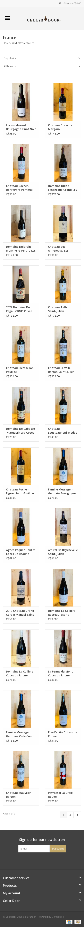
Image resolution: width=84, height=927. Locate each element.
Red (21, 43)
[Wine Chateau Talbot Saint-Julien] (63, 284)
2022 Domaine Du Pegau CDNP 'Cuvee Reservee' (19, 309)
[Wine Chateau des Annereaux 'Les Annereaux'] (63, 223)
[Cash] (77, 921)
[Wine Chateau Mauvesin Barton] (21, 770)
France (30, 43)
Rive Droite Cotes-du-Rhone (62, 734)
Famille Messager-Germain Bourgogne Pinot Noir (62, 491)
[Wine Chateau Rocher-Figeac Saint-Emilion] (21, 466)
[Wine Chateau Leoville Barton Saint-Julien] (63, 345)
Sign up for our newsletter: (42, 840)
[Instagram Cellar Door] (49, 860)
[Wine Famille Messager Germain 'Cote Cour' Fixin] (21, 709)
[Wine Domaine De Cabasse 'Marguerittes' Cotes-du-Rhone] (21, 405)
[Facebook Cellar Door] (35, 860)
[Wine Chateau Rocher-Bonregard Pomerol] (21, 163)
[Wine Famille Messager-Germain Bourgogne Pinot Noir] (63, 466)
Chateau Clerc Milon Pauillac (20, 370)
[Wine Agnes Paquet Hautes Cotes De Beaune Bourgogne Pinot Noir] (21, 527)
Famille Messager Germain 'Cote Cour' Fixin (19, 734)
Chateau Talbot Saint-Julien (59, 309)
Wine (14, 43)
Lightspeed (58, 916)
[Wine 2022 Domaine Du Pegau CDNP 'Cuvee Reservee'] (21, 284)
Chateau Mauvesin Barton (18, 794)
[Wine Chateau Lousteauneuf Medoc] (63, 405)
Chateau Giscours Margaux (60, 127)
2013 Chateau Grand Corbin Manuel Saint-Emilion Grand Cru (20, 613)
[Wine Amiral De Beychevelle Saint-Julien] (63, 527)
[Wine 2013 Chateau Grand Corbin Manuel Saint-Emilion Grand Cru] (21, 588)
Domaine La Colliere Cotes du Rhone (19, 673)
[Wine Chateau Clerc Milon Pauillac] (21, 345)
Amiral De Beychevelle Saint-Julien (63, 552)
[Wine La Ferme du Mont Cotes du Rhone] (63, 648)
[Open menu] (7, 18)
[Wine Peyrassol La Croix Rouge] (63, 770)
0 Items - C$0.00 (72, 3)
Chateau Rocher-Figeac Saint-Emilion (20, 491)
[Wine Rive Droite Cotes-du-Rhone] (63, 709)
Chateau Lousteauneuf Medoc (62, 430)
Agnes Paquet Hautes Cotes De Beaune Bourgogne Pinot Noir (21, 552)
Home (6, 43)
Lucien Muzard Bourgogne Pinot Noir (21, 127)
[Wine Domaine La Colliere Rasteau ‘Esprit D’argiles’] (63, 588)
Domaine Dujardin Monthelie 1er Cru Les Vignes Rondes (21, 249)
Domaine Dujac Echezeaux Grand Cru (62, 188)
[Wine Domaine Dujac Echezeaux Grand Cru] (63, 163)
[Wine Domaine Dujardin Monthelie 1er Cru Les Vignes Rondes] (21, 223)
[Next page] (77, 815)
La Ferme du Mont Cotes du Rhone (60, 673)
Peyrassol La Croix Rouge (60, 794)
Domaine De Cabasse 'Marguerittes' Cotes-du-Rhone (20, 431)
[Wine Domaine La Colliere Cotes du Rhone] (21, 648)
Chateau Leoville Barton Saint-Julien (61, 370)
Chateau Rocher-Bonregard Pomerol (19, 188)
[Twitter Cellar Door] (42, 860)
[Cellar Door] (49, 18)
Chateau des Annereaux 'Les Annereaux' (58, 249)
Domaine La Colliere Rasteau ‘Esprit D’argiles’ (61, 613)
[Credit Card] (68, 921)
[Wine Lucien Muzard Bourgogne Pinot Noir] (21, 102)
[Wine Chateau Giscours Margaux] (63, 102)
